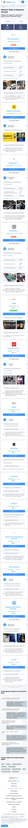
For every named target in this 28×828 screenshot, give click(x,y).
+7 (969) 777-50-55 (14, 117)
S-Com (14, 660)
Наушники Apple (16, 769)
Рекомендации (14, 790)
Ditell (14, 303)
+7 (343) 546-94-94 (14, 574)
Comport (14, 503)
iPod (24, 769)
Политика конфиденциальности (14, 795)
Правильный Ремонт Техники (13, 608)
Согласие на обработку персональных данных (14, 799)
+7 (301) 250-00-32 (14, 313)
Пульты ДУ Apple (6, 771)
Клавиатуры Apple (16, 764)
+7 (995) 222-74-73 (14, 48)
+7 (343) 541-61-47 (14, 355)
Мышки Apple (12, 766)
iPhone (8, 764)
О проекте (14, 811)
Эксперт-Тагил (13, 348)
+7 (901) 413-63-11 (15, 667)
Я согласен (4, 825)
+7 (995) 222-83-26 (14, 169)
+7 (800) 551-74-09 (14, 240)
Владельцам (14, 786)
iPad (3, 764)
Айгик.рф (14, 448)
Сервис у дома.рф (13, 111)
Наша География (14, 793)
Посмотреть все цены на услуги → (11, 78)
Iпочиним (14, 476)
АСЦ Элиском (14, 567)
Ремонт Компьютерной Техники (14, 537)
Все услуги (14, 783)
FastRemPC (13, 163)
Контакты (14, 809)
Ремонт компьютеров (21, 5)
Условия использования (14, 804)
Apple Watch (15, 771)
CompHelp (13, 231)
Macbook (4, 766)
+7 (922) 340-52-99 (14, 455)
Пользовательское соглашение (14, 802)
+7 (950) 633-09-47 (14, 546)
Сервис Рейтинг (4, 5)
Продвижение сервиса (13, 788)
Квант (14, 407)
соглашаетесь (17, 816)
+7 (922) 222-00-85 (14, 511)
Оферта (14, 806)
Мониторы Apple (6, 769)
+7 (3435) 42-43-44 (14, 484)
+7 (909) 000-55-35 (14, 616)
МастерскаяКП (13, 39)
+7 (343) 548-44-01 (14, 414)
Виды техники (12, 5)
